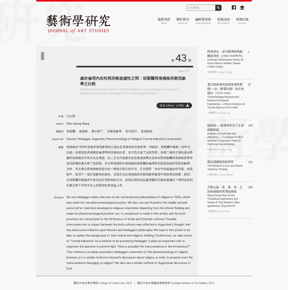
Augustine (98, 139)
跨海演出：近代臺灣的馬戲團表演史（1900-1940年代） (225, 59)
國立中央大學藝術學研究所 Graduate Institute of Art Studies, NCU (175, 283)
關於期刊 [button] (183, 21)
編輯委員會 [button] (203, 21)
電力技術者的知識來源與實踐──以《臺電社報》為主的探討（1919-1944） (226, 96)
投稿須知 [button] (223, 21)
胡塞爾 (70, 131)
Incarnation (174, 139)
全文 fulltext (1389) (173, 105)
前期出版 (242, 21)
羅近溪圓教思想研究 (225, 165)
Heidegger (84, 139)
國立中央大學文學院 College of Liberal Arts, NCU (103, 283)
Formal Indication (154, 139)
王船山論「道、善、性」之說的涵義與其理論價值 (225, 196)
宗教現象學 (114, 131)
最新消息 (164, 21)
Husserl (71, 139)
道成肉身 (147, 131)
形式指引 (131, 131)
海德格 (83, 131)
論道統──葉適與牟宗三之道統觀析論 (225, 135)
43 (181, 58)
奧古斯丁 (97, 131)
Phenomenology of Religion (124, 139)
